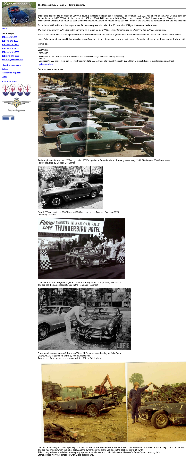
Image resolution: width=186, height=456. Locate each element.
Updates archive (45, 64)
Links (4, 76)
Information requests (11, 73)
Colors (5, 69)
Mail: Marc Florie (9, 81)
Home (4, 28)
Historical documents (11, 65)
